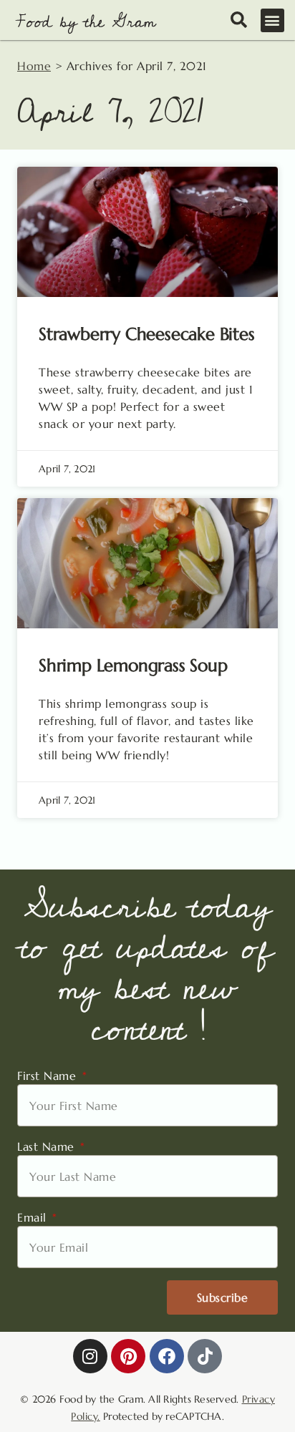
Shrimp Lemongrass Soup (133, 665)
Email (33, 1217)
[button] (273, 20)
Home (34, 66)
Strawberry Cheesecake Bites (147, 334)
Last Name (47, 1146)
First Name (48, 1075)
